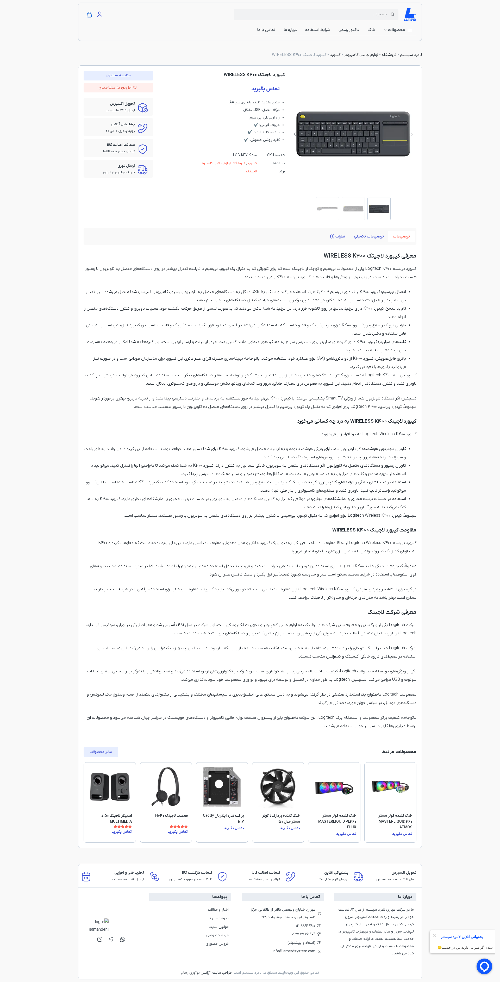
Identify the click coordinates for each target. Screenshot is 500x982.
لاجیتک (251, 171)
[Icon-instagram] (99, 939)
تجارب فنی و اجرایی (129, 872)
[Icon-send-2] (111, 939)
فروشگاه (389, 55)
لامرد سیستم (411, 55)
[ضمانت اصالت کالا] (222, 877)
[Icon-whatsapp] (122, 939)
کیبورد (335, 55)
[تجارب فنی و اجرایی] (86, 877)
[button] (412, 134)
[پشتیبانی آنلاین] (290, 877)
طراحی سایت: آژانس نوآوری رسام (206, 972)
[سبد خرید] (89, 15)
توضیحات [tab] (401, 236)
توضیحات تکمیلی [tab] (369, 236)
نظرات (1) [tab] (337, 236)
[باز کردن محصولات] (385, 30)
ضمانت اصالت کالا (266, 872)
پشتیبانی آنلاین (336, 872)
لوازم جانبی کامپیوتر (361, 55)
